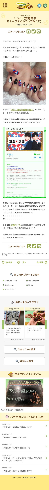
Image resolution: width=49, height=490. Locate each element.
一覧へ (23, 262)
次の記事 (40, 262)
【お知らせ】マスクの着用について (16, 446)
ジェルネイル (9, 285)
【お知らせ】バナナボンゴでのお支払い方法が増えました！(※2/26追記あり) (22, 458)
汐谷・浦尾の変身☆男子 (22, 109)
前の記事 (9, 262)
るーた (30, 285)
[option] (14, 324)
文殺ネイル (16, 225)
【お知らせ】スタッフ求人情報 (14, 436)
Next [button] (46, 324)
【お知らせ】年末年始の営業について (17, 425)
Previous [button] (4, 324)
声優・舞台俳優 (33, 281)
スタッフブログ (10, 289)
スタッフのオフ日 (11, 281)
